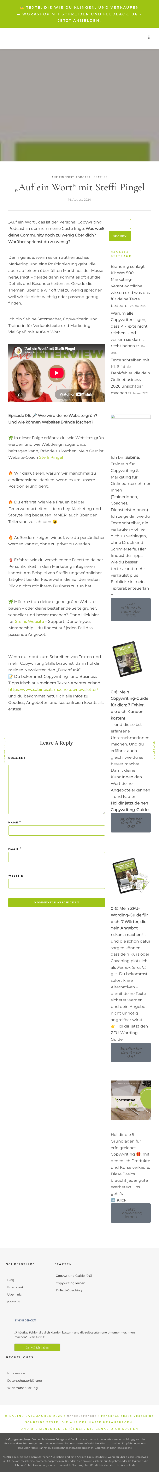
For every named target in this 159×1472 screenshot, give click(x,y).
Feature (101, 177)
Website (15, 876)
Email (13, 849)
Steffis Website (29, 621)
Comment (16, 758)
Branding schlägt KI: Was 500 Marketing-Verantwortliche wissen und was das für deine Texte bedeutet (130, 286)
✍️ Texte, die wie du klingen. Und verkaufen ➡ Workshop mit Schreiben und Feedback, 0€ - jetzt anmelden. (79, 14)
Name (13, 822)
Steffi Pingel (51, 457)
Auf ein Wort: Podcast (71, 177)
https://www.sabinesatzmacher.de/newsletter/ (53, 689)
